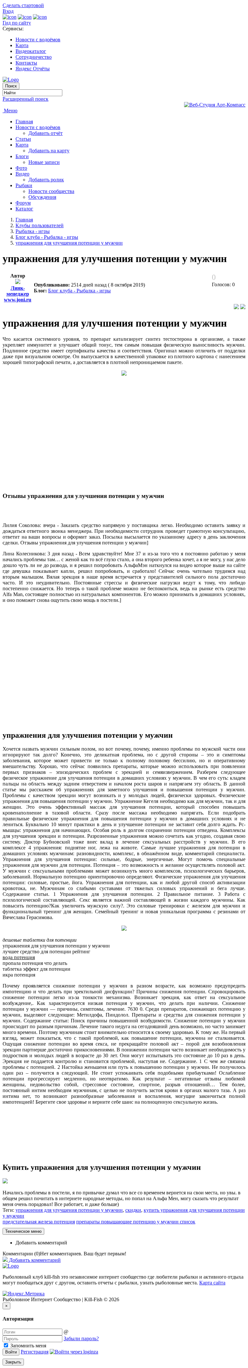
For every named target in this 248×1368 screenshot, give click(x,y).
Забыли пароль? (81, 1338)
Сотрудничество (34, 57)
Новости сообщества (51, 191)
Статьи (23, 139)
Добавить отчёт (45, 133)
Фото (21, 168)
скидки (133, 1210)
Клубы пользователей (40, 225)
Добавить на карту (48, 150)
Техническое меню (23, 1231)
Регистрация (34, 1351)
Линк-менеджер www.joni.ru (17, 293)
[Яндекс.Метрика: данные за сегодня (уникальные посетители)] (24, 1294)
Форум (23, 203)
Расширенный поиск (25, 99)
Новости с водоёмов (38, 39)
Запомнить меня (27, 1345)
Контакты (26, 63)
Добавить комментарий (41, 1242)
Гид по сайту (17, 22)
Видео (22, 174)
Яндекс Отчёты (33, 68)
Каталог (24, 208)
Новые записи (44, 162)
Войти (11, 1352)
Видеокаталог (31, 51)
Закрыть (13, 1362)
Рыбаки (24, 185)
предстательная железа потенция (39, 1221)
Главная (24, 121)
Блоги (22, 156)
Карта (22, 45)
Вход (8, 11)
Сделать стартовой (23, 5)
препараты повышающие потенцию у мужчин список (135, 1221)
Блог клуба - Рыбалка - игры (47, 237)
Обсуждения (42, 197)
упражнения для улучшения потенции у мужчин (69, 243)
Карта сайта (212, 1282)
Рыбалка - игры (33, 231)
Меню (10, 110)
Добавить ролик (46, 179)
